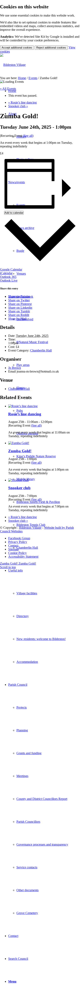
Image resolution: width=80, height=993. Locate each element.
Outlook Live (8, 280)
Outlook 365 (8, 277)
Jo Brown (14, 367)
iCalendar (6, 273)
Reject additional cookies (51, 47)
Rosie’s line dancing (22, 102)
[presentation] (23, 406)
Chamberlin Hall (41, 350)
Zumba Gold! (19, 451)
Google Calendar (11, 269)
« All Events (8, 88)
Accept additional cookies (17, 47)
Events (33, 78)
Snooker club (18, 106)
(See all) (28, 135)
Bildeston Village (30, 527)
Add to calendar (14, 212)
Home (22, 78)
